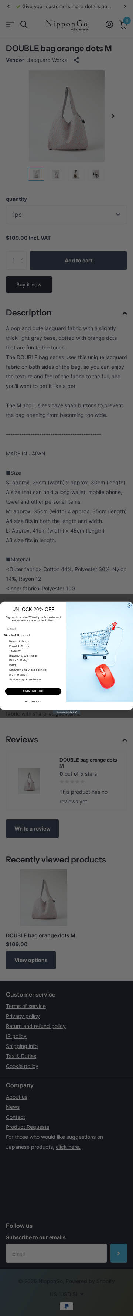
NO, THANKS (33, 701)
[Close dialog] (129, 606)
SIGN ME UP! (33, 691)
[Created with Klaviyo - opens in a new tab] (66, 712)
